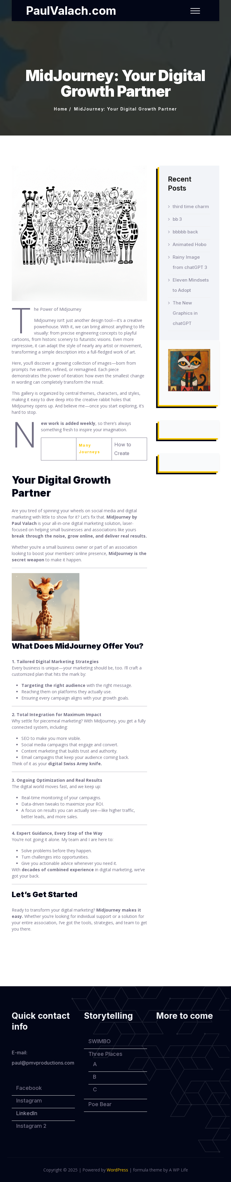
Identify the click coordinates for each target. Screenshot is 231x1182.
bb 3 (177, 219)
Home (61, 108)
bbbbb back (185, 232)
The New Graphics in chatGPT (185, 313)
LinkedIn (26, 1113)
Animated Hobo (189, 244)
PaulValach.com (71, 10)
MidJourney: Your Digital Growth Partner (125, 108)
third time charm (191, 206)
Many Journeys (89, 448)
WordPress (117, 1170)
